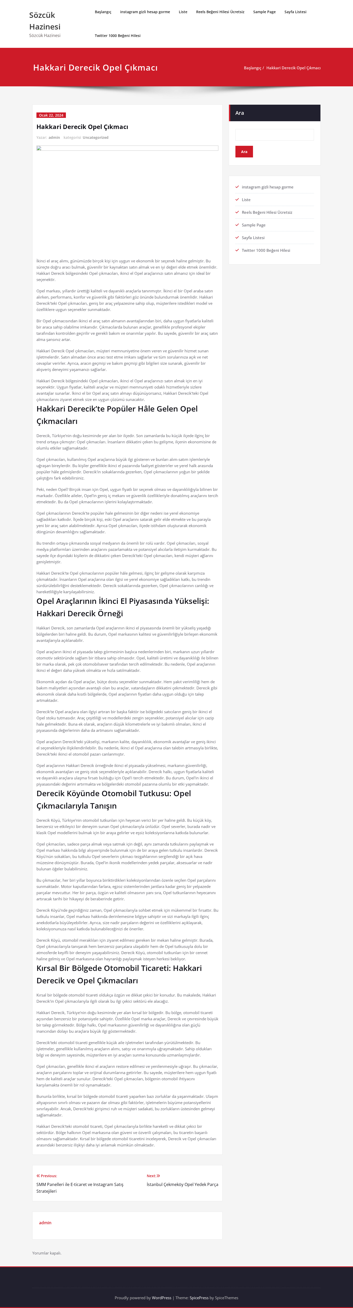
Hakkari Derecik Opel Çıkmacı (293, 67)
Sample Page (264, 11)
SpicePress (199, 1297)
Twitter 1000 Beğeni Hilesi (118, 35)
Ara (239, 112)
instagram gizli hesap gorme (145, 11)
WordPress (161, 1297)
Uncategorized (96, 137)
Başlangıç (103, 11)
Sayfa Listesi (295, 11)
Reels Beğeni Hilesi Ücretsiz (220, 11)
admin (54, 137)
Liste (183, 11)
